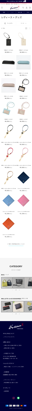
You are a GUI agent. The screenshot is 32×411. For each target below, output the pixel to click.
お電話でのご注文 (9, 353)
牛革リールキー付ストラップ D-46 (8, 142)
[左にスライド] (12, 290)
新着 (4, 12)
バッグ (12, 12)
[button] (2, 7)
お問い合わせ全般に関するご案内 (13, 345)
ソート (22, 23)
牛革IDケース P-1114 (8, 50)
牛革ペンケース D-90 (8, 73)
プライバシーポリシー (10, 379)
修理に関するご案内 (9, 348)
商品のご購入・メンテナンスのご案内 (14, 366)
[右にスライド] (19, 290)
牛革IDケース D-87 (23, 96)
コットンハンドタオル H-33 (23, 188)
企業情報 (6, 391)
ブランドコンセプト (9, 336)
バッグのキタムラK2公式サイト (17, 408)
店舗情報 (6, 372)
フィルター (10, 23)
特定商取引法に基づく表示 (11, 382)
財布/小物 (20, 12)
